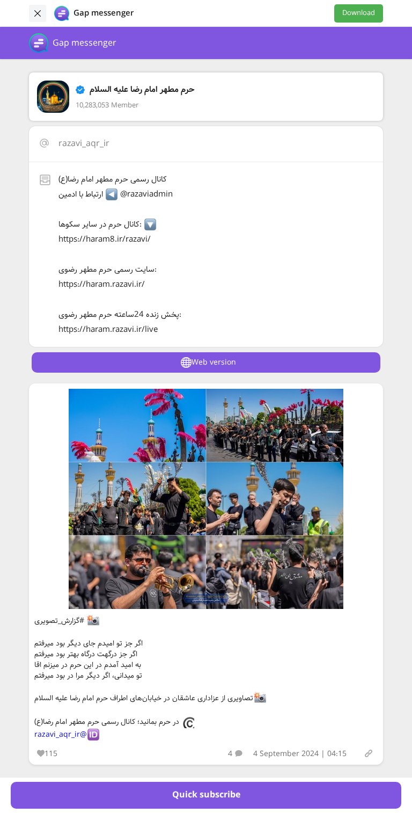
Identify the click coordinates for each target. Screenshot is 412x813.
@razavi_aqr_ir (60, 735)
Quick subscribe (206, 795)
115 (51, 754)
